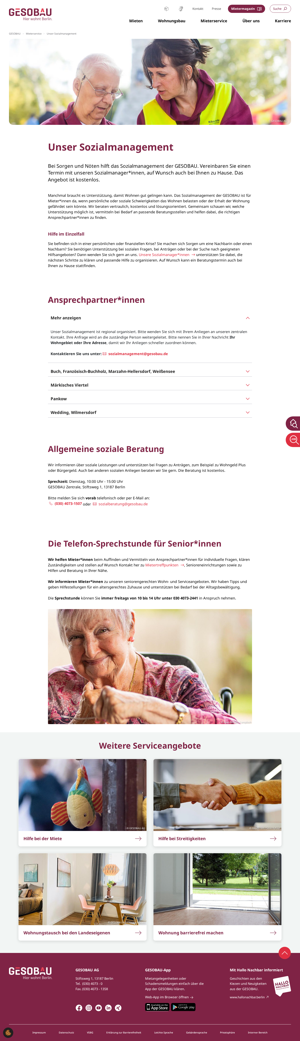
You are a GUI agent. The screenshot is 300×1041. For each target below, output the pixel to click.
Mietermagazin (243, 9)
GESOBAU (15, 33)
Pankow (59, 398)
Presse (216, 9)
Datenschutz (66, 1032)
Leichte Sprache (166, 8)
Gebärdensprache (181, 8)
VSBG (90, 1032)
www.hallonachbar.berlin (247, 997)
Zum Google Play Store (183, 1007)
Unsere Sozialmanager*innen (164, 254)
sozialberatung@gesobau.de (123, 503)
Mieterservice (34, 33)
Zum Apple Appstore (157, 1007)
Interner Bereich (258, 1032)
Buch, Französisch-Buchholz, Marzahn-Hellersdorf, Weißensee (113, 371)
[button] (136, 21)
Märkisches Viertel (69, 385)
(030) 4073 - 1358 (95, 989)
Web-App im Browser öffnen (167, 997)
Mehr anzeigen (66, 318)
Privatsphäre (227, 1032)
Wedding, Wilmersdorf (73, 412)
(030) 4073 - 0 (92, 983)
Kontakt (197, 9)
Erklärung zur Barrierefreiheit (123, 1032)
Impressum (39, 1032)
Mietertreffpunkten (161, 564)
